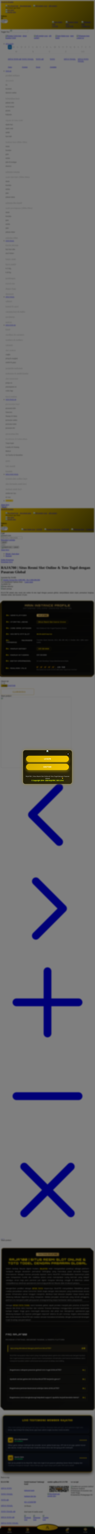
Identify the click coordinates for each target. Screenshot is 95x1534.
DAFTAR (47, 767)
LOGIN (47, 759)
